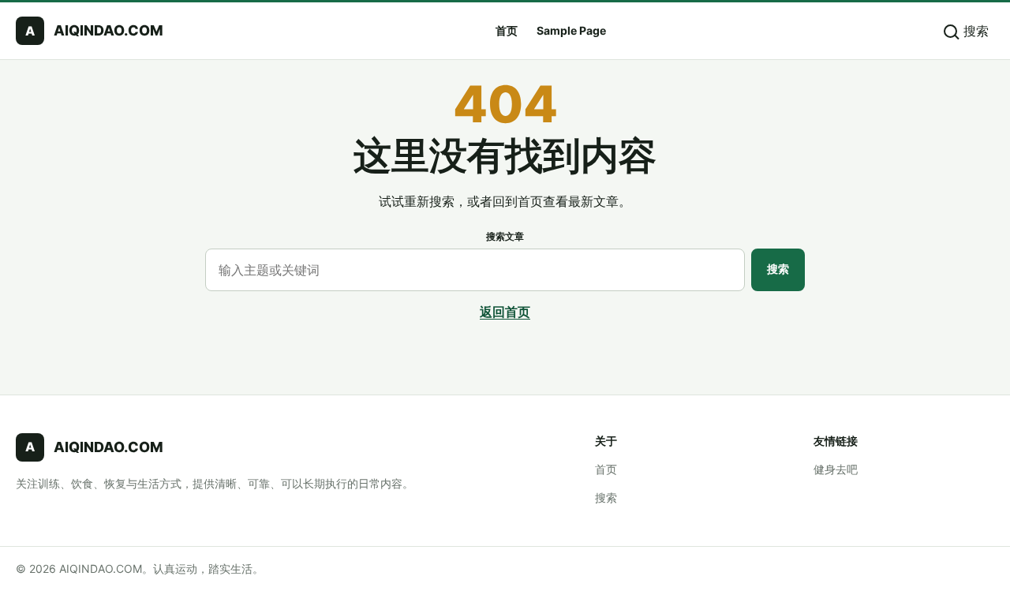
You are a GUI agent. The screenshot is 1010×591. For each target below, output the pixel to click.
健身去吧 (836, 469)
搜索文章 (505, 236)
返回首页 (505, 312)
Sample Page (571, 30)
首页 (507, 30)
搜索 (778, 268)
